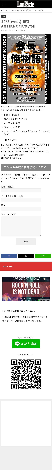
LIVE (3, 16)
